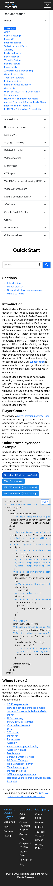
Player (7, 20)
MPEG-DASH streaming (20, 721)
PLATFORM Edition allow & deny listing (23, 109)
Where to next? (15, 293)
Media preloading (12, 53)
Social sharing (11, 95)
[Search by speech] (39, 264)
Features (8, 831)
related (22, 770)
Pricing (7, 835)
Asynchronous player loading (18, 70)
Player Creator (15, 286)
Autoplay (8, 49)
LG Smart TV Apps (17, 760)
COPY (45, 502)
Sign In (23, 834)
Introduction (14, 283)
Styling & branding (14, 142)
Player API (9, 39)
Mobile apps (11, 165)
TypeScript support (14, 77)
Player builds (10, 67)
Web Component (13, 481)
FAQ (21, 838)
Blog (21, 864)
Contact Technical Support (24, 826)
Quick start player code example (24, 290)
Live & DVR (10, 134)
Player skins (13, 739)
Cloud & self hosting (14, 74)
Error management (13, 42)
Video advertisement (15, 188)
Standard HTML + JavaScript (20, 475)
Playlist (11, 770)
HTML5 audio (11, 227)
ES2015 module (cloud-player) (20, 487)
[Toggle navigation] (47, 5)
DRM (10, 728)
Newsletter (25, 859)
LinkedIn (39, 827)
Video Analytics (12, 157)
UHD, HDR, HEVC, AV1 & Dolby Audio (22, 91)
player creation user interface (33, 415)
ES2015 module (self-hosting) (20, 493)
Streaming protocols (15, 127)
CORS (7, 32)
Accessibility (11, 119)
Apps (6, 826)
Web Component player (20, 763)
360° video (10, 204)
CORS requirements (17, 704)
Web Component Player (16, 46)
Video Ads (9, 821)
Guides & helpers (13, 235)
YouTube (40, 831)
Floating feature (12, 63)
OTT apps (9, 173)
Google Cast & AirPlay (16, 212)
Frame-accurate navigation (17, 84)
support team (37, 361)
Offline (8, 219)
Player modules (11, 56)
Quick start (10, 28)
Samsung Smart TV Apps (20, 756)
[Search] (47, 264)
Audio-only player (16, 749)
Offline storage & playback (21, 774)
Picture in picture (12, 81)
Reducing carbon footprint (17, 105)
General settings (12, 35)
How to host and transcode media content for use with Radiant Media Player (27, 711)
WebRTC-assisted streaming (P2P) (23, 181)
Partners (40, 822)
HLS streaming (15, 718)
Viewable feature (12, 60)
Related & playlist (13, 150)
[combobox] (22, 264)
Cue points (9, 88)
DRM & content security (17, 196)
